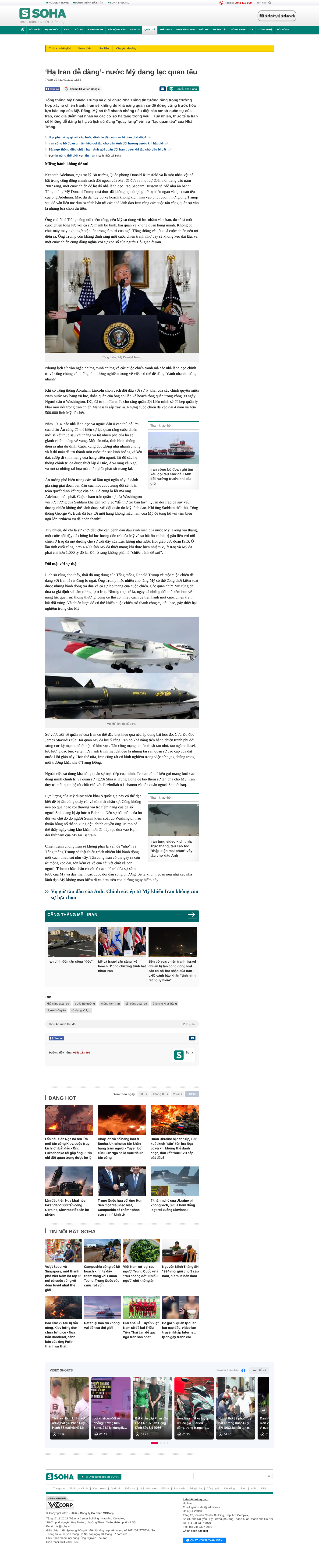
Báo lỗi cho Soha (186, 89)
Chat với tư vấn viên (206, 1540)
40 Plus (135, 29)
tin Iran (90, 155)
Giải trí (203, 29)
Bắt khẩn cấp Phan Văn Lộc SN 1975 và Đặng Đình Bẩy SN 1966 (151, 1423)
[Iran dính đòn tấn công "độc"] (72, 942)
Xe (251, 29)
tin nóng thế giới (66, 155)
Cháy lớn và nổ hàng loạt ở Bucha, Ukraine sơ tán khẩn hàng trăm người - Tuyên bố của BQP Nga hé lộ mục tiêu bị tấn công (121, 1148)
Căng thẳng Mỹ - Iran (72, 914)
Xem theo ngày (124, 1094)
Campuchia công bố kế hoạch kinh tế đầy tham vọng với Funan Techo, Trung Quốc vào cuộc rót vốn (102, 1276)
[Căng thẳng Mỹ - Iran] (192, 916)
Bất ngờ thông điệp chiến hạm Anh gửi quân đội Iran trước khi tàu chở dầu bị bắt (108, 149)
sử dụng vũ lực (80, 1010)
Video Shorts (61, 1370)
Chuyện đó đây (126, 48)
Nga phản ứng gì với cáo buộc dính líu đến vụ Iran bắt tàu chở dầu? (98, 137)
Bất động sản (117, 29)
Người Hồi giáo (56, 1010)
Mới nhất (34, 29)
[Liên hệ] (192, 1038)
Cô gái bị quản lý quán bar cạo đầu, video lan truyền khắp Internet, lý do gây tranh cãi (179, 1330)
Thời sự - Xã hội (79, 1488)
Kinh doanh (95, 29)
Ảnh (253, 1488)
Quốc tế (149, 29)
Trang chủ (59, 1488)
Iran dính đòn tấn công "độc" (70, 961)
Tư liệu (104, 48)
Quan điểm (85, 48)
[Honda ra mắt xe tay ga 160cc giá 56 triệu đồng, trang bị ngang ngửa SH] (194, 1408)
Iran (141, 197)
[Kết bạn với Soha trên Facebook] (179, 1055)
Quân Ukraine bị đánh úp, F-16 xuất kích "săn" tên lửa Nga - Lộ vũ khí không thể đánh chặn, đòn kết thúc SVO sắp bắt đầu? (174, 1148)
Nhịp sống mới (185, 29)
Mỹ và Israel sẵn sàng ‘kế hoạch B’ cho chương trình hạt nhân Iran (122, 966)
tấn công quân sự (136, 1003)
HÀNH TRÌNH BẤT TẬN (89, 2)
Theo (122, 1024)
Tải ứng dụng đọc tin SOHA (101, 1476)
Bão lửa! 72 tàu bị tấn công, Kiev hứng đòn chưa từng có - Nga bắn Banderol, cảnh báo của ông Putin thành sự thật (61, 1334)
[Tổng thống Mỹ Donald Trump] (122, 301)
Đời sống (283, 29)
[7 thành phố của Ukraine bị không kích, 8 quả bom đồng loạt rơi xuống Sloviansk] (175, 1181)
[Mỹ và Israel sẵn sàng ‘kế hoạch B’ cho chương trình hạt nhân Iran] (122, 942)
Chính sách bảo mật (195, 1530)
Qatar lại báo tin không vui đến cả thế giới (102, 1325)
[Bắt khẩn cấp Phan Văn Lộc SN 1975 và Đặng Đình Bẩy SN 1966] (152, 1408)
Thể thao (166, 29)
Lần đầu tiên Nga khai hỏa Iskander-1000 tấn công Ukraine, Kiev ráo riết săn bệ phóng (67, 1207)
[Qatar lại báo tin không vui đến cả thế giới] (102, 1307)
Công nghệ (265, 29)
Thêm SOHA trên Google (85, 89)
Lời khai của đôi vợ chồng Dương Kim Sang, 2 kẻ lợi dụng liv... (110, 1423)
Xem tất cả (259, 1370)
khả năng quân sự (58, 1003)
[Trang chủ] (43, 16)
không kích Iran (110, 1003)
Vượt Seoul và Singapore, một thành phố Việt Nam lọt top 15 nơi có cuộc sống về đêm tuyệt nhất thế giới (63, 1278)
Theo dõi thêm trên (227, 1370)
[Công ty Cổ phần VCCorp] (103, 1503)
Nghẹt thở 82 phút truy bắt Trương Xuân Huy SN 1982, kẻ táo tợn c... (235, 1423)
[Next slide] (263, 1410)
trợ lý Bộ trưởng (85, 1003)
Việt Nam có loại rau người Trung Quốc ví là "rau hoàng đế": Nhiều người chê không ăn (140, 1274)
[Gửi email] (162, 88)
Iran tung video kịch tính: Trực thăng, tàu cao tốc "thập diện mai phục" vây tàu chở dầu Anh (171, 849)
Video (243, 1488)
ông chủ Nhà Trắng (165, 1003)
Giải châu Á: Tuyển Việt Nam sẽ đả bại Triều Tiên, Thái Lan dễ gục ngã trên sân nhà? (141, 1330)
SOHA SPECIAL (119, 2)
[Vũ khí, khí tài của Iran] (122, 668)
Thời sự (78, 29)
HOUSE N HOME (59, 2)
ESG (66, 29)
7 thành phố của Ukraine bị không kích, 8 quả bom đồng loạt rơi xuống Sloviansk (173, 1205)
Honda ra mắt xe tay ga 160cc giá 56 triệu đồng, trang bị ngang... (193, 1423)
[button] (154, 1443)
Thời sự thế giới (60, 48)
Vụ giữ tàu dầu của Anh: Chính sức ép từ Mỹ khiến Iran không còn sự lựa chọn (124, 894)
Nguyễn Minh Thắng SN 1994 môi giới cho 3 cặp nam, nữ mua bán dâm (180, 1271)
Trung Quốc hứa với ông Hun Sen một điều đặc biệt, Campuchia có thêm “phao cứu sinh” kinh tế (120, 1207)
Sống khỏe (238, 29)
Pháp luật (220, 29)
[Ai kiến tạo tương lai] (276, 16)
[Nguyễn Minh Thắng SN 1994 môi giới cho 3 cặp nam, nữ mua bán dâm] (180, 1250)
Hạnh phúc (52, 29)
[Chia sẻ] (52, 89)
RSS (263, 1488)
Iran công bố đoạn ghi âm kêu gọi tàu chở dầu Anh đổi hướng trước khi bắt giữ (106, 143)
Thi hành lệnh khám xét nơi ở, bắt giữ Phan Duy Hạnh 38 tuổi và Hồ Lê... (69, 1423)
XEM (192, 1094)
